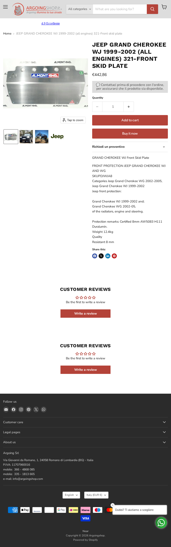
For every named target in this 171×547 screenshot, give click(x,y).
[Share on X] (101, 255)
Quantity (97, 97)
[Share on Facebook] (94, 255)
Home (7, 33)
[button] (11, 137)
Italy (94, 495)
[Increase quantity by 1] (129, 107)
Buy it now (130, 133)
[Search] (152, 9)
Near (86, 531)
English (69, 495)
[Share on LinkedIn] (107, 255)
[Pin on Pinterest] (114, 255)
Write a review (85, 313)
